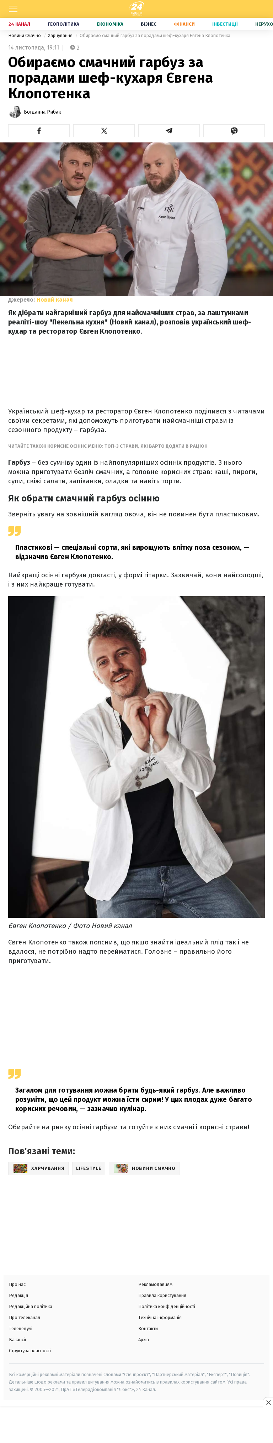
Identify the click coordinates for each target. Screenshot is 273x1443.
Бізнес (148, 24)
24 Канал (19, 24)
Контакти (148, 1328)
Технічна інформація (160, 1317)
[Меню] (13, 9)
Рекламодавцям (155, 1284)
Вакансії (17, 1339)
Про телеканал (24, 1317)
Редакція (18, 1295)
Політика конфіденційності (166, 1306)
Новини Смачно (25, 35)
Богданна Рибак (42, 112)
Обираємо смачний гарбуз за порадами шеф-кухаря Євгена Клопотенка (155, 35)
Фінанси (184, 24)
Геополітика (63, 24)
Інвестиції (225, 24)
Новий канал (55, 299)
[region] (136, 1426)
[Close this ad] (268, 1402)
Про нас (17, 1284)
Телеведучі (20, 1328)
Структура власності (30, 1350)
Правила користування (162, 1295)
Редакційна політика (30, 1306)
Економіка (110, 24)
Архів (143, 1339)
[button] (39, 130)
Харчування (61, 35)
